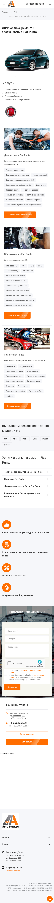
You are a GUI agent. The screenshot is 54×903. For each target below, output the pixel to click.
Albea (15, 439)
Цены (5, 844)
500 (5, 439)
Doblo (25, 439)
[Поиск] (50, 4)
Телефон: (13, 638)
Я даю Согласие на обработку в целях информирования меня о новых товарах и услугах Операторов (27, 677)
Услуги (5, 837)
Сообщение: (13, 647)
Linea (35, 439)
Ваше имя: (13, 631)
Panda (45, 439)
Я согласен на (25, 671)
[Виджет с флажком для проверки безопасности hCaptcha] (25, 663)
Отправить (12, 687)
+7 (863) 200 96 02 (35, 4)
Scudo (7, 445)
